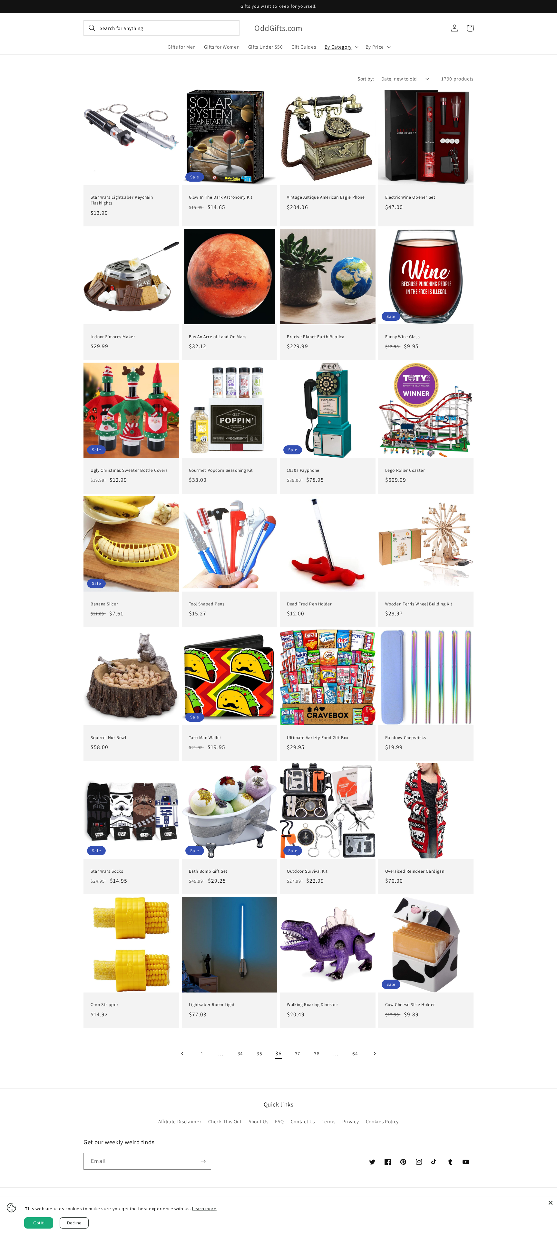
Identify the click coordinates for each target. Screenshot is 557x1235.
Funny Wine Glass (402, 336)
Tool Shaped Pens (207, 604)
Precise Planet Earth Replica (316, 336)
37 (297, 1053)
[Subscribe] (203, 1161)
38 (316, 1053)
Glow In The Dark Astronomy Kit (221, 197)
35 (259, 1053)
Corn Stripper (104, 1004)
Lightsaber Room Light (212, 1004)
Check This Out (225, 1121)
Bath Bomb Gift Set (208, 871)
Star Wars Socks (107, 871)
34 (240, 1053)
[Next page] (374, 1053)
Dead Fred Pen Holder (309, 604)
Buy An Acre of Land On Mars (218, 336)
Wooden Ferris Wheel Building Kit (419, 604)
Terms (328, 1121)
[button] (161, 28)
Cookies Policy (382, 1121)
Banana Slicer (104, 604)
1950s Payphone (303, 470)
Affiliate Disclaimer (179, 1121)
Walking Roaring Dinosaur (312, 1004)
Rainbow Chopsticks (405, 737)
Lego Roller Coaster (405, 470)
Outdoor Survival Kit (307, 871)
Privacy (350, 1121)
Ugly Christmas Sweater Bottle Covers (129, 470)
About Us (258, 1121)
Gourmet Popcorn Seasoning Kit (221, 470)
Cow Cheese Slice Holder (410, 1004)
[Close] (550, 1203)
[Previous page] (183, 1053)
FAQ (279, 1121)
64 (355, 1053)
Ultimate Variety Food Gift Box (317, 737)
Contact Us (303, 1121)
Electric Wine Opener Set (410, 197)
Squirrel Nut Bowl (108, 737)
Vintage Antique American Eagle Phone (326, 197)
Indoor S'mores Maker (113, 336)
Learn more (204, 1208)
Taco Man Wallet (205, 737)
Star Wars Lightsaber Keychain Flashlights (122, 200)
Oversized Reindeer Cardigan (415, 871)
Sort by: (365, 78)
